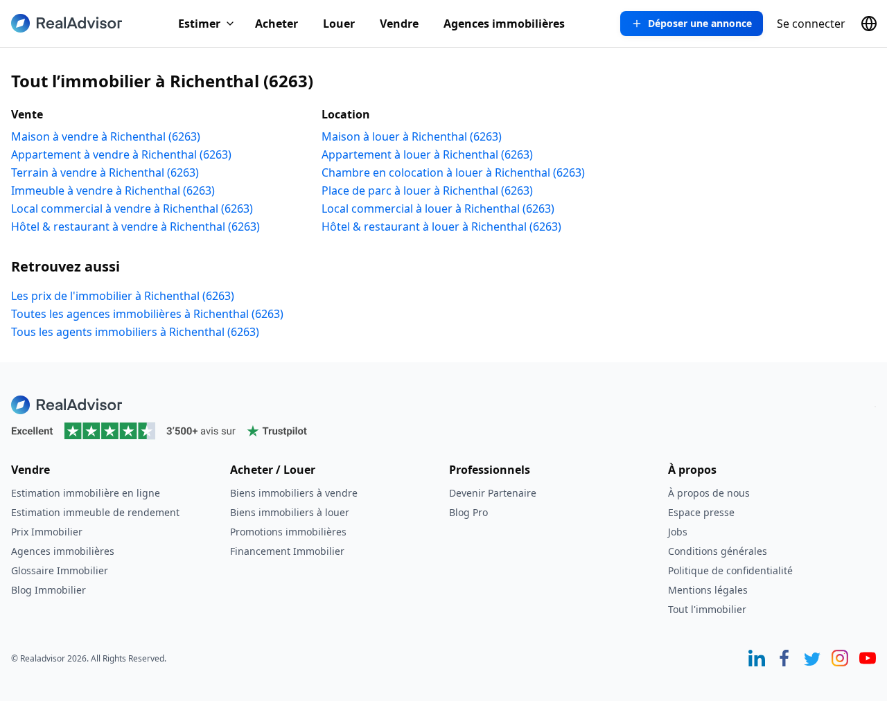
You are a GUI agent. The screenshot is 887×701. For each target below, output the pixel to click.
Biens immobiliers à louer (289, 512)
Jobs (677, 531)
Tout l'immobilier (707, 609)
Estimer (199, 23)
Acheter (276, 23)
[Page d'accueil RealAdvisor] (66, 23)
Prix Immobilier (46, 531)
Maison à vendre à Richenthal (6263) (105, 136)
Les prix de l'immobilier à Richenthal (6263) (122, 295)
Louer (339, 23)
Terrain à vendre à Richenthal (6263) (105, 172)
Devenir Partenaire (492, 492)
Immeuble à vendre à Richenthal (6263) (113, 190)
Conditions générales (717, 551)
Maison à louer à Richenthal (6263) (412, 136)
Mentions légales (708, 589)
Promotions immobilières (288, 531)
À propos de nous (709, 492)
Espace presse (701, 512)
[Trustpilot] (443, 431)
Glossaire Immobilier (59, 570)
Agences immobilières (504, 23)
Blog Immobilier (48, 589)
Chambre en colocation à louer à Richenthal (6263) (453, 172)
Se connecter (811, 23)
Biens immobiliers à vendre (294, 492)
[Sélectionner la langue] (869, 23)
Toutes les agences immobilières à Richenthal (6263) (147, 313)
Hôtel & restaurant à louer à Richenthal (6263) (441, 226)
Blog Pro (468, 512)
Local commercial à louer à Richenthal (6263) (438, 208)
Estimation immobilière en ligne (85, 492)
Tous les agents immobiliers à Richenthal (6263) (135, 331)
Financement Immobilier (287, 551)
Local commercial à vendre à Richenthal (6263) (132, 208)
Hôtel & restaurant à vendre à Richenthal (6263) (135, 226)
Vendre (399, 23)
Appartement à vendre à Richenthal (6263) (121, 154)
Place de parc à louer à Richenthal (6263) (427, 190)
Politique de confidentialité (730, 570)
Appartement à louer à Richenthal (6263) (427, 154)
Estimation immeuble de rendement (95, 512)
